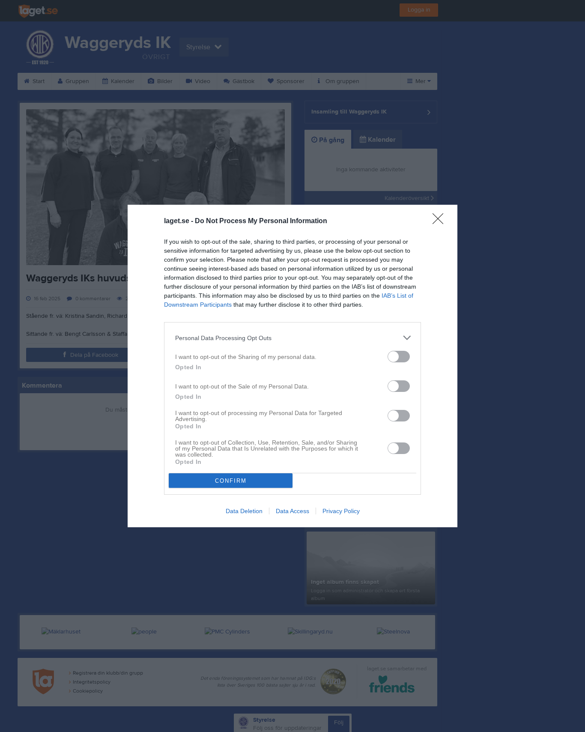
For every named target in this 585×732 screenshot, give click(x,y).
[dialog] (292, 366)
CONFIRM (231, 481)
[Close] (441, 221)
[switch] (399, 356)
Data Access (292, 511)
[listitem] (292, 337)
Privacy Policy (341, 511)
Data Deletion (244, 511)
